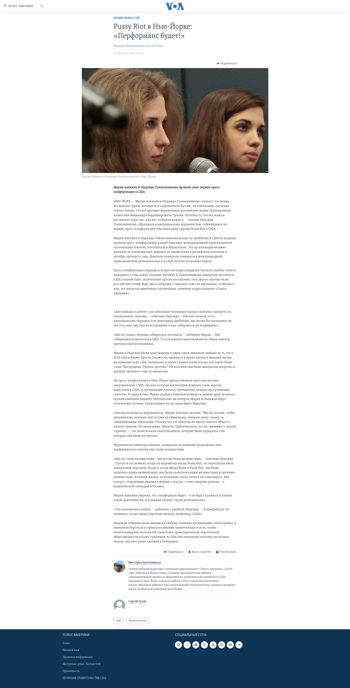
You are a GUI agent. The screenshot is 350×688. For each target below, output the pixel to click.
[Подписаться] (230, 644)
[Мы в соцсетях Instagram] (204, 644)
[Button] (226, 63)
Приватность (71, 671)
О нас (66, 643)
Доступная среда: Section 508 (81, 664)
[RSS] (213, 644)
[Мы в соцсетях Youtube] (195, 644)
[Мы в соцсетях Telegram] (239, 644)
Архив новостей (126, 18)
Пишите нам (71, 650)
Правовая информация (78, 657)
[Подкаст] (221, 644)
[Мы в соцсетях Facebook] (178, 644)
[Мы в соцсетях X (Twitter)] (187, 644)
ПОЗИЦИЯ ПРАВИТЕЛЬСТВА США (84, 678)
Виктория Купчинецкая (129, 46)
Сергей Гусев (153, 46)
